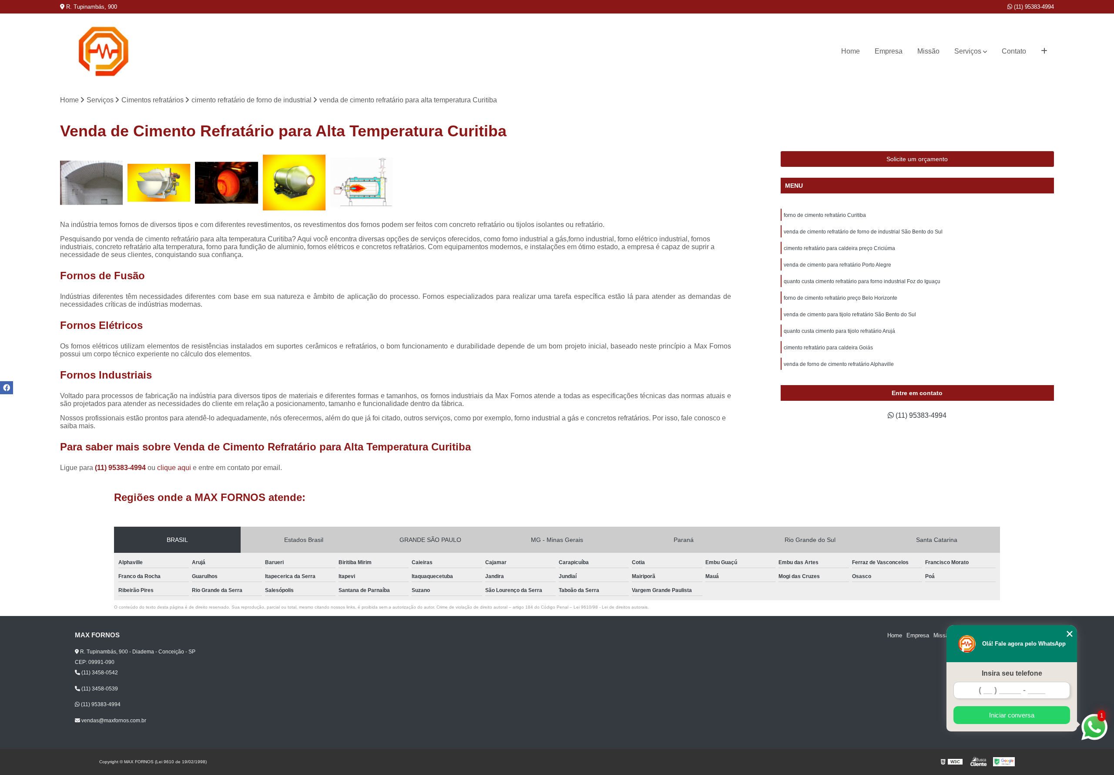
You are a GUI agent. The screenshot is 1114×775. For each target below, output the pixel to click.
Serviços (967, 51)
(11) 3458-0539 (99, 689)
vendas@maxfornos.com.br (113, 720)
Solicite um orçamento (917, 159)
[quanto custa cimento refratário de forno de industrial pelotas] (226, 182)
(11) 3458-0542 (99, 673)
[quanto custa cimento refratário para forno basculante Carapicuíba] (294, 182)
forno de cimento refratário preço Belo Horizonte (840, 298)
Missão (928, 51)
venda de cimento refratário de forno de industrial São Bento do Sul (863, 232)
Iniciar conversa (1011, 715)
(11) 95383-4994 (1033, 6)
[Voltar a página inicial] (103, 51)
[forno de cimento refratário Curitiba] (361, 182)
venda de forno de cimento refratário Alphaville (839, 364)
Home (850, 51)
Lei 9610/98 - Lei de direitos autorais (611, 607)
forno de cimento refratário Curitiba (825, 215)
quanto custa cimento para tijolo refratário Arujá (839, 331)
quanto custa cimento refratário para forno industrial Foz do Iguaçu (862, 281)
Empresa (889, 51)
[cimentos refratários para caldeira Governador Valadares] (159, 182)
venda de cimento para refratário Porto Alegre (837, 265)
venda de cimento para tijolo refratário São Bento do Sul (850, 314)
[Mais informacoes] (1044, 51)
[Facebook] (6, 387)
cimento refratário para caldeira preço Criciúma (839, 248)
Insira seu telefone (1012, 673)
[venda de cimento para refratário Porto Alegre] (91, 182)
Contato (1014, 51)
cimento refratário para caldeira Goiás (828, 348)
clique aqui (174, 467)
